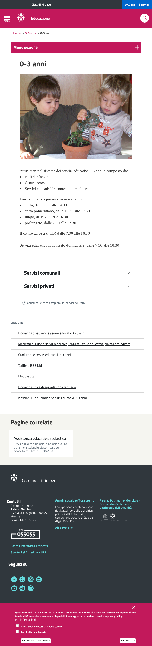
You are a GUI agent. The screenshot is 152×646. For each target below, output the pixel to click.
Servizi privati (39, 286)
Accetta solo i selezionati (36, 641)
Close (134, 607)
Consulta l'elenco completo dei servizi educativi (56, 302)
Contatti (14, 501)
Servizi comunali (42, 273)
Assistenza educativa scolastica (40, 438)
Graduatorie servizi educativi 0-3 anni (44, 354)
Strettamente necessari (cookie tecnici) (41, 626)
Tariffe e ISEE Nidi (30, 365)
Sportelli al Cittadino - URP (28, 552)
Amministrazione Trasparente (74, 500)
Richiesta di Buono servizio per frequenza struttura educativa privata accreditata (74, 343)
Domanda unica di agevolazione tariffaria (47, 387)
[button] (76, 47)
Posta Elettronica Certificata (29, 546)
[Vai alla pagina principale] (20, 18)
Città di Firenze (41, 4)
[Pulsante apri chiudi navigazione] (7, 19)
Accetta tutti (128, 641)
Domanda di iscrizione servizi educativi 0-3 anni (51, 333)
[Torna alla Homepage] (14, 477)
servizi (137, 4)
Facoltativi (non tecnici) (33, 632)
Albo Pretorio (64, 527)
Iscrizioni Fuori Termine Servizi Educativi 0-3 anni (52, 397)
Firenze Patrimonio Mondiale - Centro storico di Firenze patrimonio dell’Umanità (120, 504)
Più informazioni (25, 619)
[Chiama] (25, 534)
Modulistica (26, 376)
